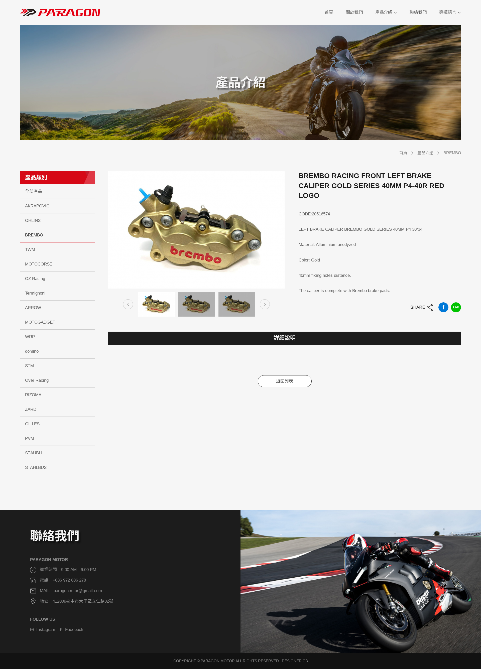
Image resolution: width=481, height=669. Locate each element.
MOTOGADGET (40, 322)
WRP (30, 336)
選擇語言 (447, 12)
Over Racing (37, 380)
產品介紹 (383, 12)
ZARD (30, 409)
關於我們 (354, 12)
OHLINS (33, 220)
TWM (30, 249)
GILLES (32, 424)
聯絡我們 (418, 12)
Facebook (73, 629)
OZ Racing (35, 278)
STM (29, 365)
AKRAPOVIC (37, 206)
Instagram (44, 629)
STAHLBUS (36, 467)
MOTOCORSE (38, 264)
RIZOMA (33, 394)
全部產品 (33, 191)
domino (32, 351)
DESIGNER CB (295, 661)
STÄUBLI (33, 453)
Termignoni (35, 293)
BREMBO (452, 153)
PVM (29, 438)
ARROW (33, 307)
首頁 (329, 12)
